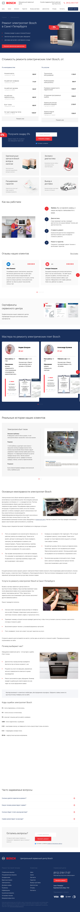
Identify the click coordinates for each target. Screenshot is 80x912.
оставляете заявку (67, 208)
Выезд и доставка (34, 8)
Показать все (20, 118)
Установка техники (7, 895)
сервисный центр (41, 519)
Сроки (9, 8)
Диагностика (45, 8)
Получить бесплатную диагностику (14, 46)
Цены (3, 8)
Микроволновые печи (8, 898)
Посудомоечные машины (9, 875)
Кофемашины (6, 890)
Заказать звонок (73, 8)
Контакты (62, 8)
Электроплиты (6, 882)
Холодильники (6, 877)
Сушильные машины (8, 893)
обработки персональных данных (55, 143)
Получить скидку (44, 138)
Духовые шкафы (7, 885)
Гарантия (24, 8)
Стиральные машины (8, 872)
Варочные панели (7, 880)
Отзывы (54, 8)
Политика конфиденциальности (17, 906)
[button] (78, 275)
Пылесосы (5, 888)
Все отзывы (74, 253)
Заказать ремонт (43, 839)
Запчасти (16, 8)
